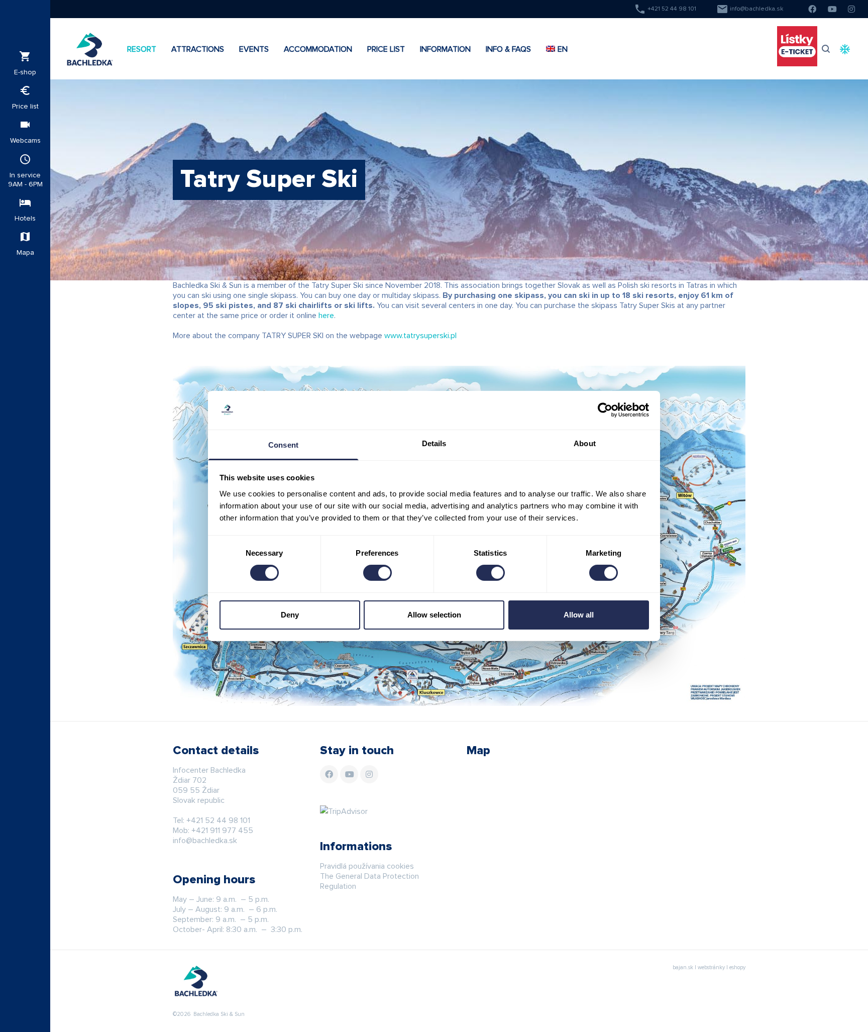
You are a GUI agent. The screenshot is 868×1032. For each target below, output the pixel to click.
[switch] (377, 573)
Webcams (25, 131)
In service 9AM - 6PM (25, 170)
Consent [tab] (283, 445)
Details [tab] (434, 443)
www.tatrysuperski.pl (420, 336)
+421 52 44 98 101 (665, 9)
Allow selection (434, 614)
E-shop (25, 63)
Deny (290, 614)
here (326, 316)
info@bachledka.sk (749, 9)
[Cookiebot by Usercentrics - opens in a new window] (605, 410)
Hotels (25, 209)
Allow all (579, 614)
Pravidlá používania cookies (367, 866)
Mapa (25, 243)
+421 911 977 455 (222, 831)
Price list (25, 97)
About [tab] (585, 443)
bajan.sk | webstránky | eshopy (709, 967)
